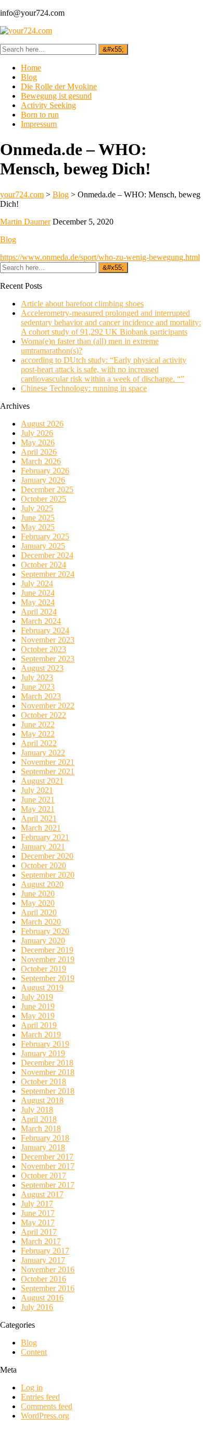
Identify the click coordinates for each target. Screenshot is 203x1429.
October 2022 (43, 715)
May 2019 (38, 1015)
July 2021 (37, 790)
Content (34, 1352)
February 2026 (45, 470)
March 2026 (41, 461)
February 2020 (45, 931)
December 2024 (47, 555)
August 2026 (42, 423)
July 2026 (37, 433)
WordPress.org (45, 1415)
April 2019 (39, 1025)
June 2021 (38, 799)
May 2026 (38, 442)
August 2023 (42, 668)
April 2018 (39, 1119)
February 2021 (45, 837)
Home (31, 67)
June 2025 (38, 517)
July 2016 (37, 1307)
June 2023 (38, 686)
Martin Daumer (25, 221)
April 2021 (39, 818)
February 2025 (45, 536)
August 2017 (42, 1194)
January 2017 (43, 1260)
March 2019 (41, 1034)
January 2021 (43, 846)
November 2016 (47, 1269)
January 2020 (43, 940)
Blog (29, 77)
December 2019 (47, 950)
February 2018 (45, 1137)
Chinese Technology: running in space (84, 388)
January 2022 (43, 752)
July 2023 (37, 677)
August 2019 (42, 987)
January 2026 (43, 480)
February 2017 (45, 1250)
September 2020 (47, 874)
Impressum (39, 124)
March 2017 (41, 1241)
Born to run (40, 114)
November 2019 (47, 959)
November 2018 (47, 1072)
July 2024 (37, 583)
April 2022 (39, 743)
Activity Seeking (48, 105)
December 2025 (47, 489)
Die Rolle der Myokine (59, 86)
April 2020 (39, 912)
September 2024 (47, 574)
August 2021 (42, 780)
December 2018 (47, 1062)
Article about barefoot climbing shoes (82, 303)
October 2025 (43, 498)
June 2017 (38, 1213)
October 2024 (43, 564)
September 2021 (47, 771)
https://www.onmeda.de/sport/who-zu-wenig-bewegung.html (100, 257)
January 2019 (43, 1053)
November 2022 (47, 705)
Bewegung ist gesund (56, 95)
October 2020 (43, 865)
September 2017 (47, 1184)
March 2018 (41, 1128)
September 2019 (47, 978)
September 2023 (47, 658)
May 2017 (38, 1222)
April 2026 (39, 451)
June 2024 (38, 592)
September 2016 (47, 1288)
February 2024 (45, 630)
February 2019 (45, 1044)
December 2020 (47, 856)
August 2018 (42, 1100)
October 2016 (43, 1278)
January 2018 (43, 1147)
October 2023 (43, 649)
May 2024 (38, 602)
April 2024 (39, 611)
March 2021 (41, 827)
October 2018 (43, 1081)
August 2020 (42, 884)
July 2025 (37, 508)
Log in (32, 1387)
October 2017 (43, 1175)
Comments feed (46, 1406)
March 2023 (41, 696)
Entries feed (40, 1396)
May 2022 (38, 733)
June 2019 (38, 1006)
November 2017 (47, 1166)
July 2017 (37, 1203)
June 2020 (38, 893)
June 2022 (38, 724)
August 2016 (42, 1297)
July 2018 (37, 1109)
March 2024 (41, 621)
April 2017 (39, 1231)
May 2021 (38, 809)
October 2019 (43, 968)
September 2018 (47, 1090)
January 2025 (43, 545)
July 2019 (37, 997)
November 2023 (47, 639)
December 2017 (47, 1156)
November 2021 (47, 762)
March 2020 (41, 921)
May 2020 (38, 903)
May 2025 (38, 527)
